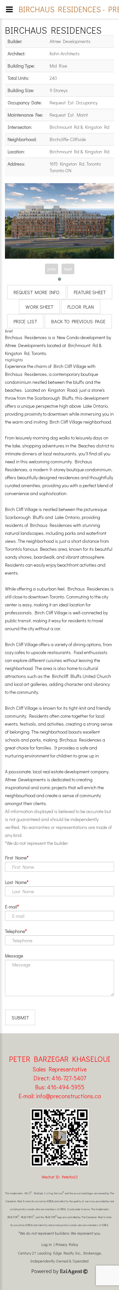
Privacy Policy (67, 1244)
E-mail (11, 906)
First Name (16, 857)
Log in (46, 1244)
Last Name (16, 882)
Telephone (15, 931)
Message (14, 956)
